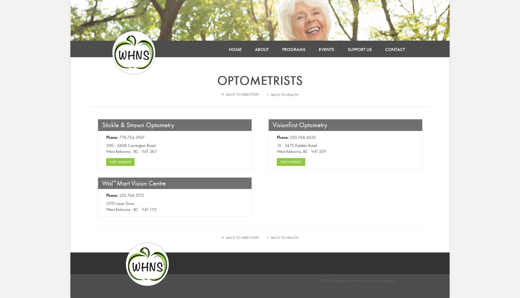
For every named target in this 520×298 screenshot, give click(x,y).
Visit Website (120, 161)
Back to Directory (241, 94)
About (262, 49)
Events (326, 49)
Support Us (360, 49)
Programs (294, 49)
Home (235, 49)
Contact (395, 49)
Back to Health (283, 94)
